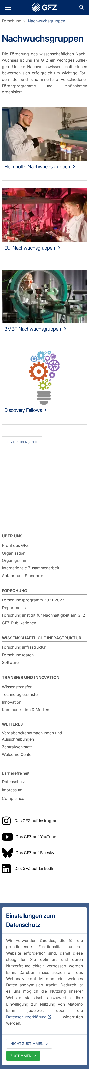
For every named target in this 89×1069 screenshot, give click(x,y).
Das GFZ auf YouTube (36, 836)
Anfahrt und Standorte (22, 575)
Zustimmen (21, 1056)
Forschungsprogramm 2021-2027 (33, 600)
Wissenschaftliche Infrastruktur (41, 637)
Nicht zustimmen (27, 1043)
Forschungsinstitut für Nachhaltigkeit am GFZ (43, 615)
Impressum (12, 789)
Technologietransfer (20, 694)
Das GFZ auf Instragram (36, 820)
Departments (14, 607)
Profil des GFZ (15, 545)
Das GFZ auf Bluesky (35, 852)
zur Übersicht (24, 442)
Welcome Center (17, 754)
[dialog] (44, 986)
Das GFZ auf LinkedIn (34, 868)
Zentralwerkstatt (17, 746)
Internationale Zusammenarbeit (30, 567)
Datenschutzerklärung (26, 1016)
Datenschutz (13, 781)
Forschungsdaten (18, 654)
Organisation (13, 553)
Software (10, 662)
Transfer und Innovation (30, 677)
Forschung (11, 20)
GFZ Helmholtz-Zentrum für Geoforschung (44, 7)
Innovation (11, 702)
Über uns (12, 535)
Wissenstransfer (17, 686)
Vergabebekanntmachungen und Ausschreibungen (32, 736)
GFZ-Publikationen (19, 622)
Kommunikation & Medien (25, 709)
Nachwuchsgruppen (46, 20)
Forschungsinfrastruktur (24, 647)
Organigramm (14, 560)
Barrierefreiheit (15, 773)
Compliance (13, 798)
